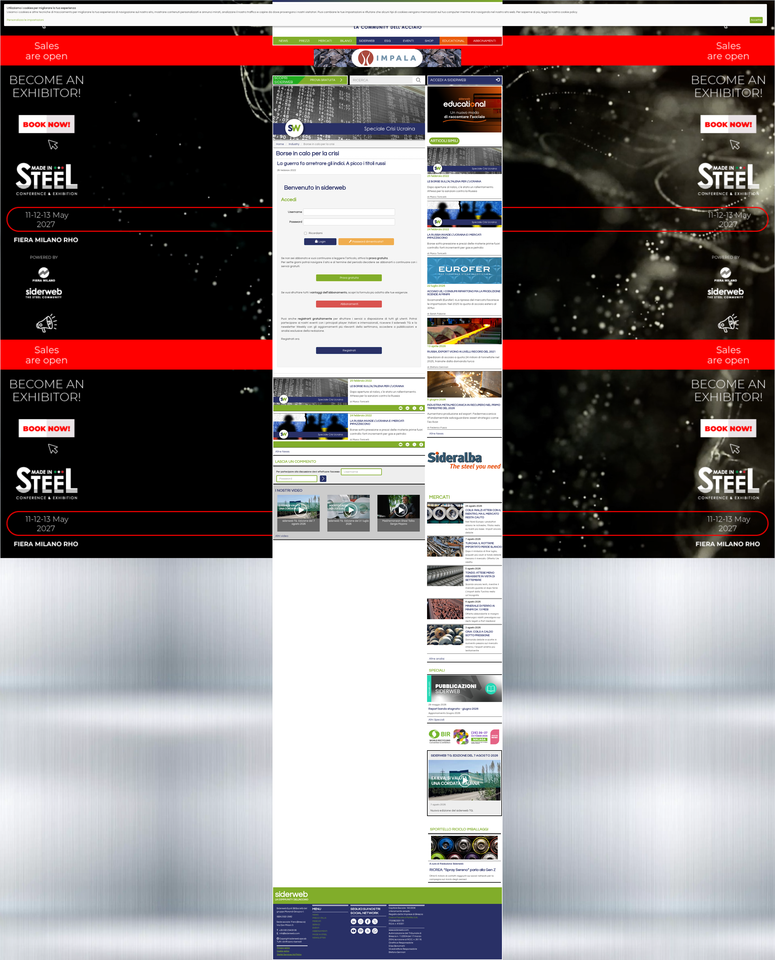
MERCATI (316, 921)
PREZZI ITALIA (319, 918)
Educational (453, 40)
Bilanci (346, 40)
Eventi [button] (408, 40)
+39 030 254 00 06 (288, 930)
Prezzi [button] (304, 40)
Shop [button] (429, 40)
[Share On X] (414, 408)
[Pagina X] (375, 921)
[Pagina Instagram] (361, 921)
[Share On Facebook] (421, 408)
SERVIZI (316, 925)
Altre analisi (436, 658)
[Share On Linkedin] (407, 408)
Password (295, 221)
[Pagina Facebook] (368, 921)
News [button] (283, 40)
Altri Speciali (436, 719)
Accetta (756, 20)
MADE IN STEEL (319, 935)
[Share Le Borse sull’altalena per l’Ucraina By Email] (400, 408)
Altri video (281, 536)
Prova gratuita (349, 277)
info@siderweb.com (289, 933)
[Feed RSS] (368, 931)
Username (295, 212)
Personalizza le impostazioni (25, 20)
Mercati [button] (325, 40)
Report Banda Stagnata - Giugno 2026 (453, 708)
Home (280, 144)
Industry (294, 144)
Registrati (349, 350)
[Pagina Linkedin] (354, 921)
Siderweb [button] (367, 40)
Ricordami (315, 233)
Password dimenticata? (367, 241)
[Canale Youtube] (354, 931)
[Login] (323, 478)
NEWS (315, 915)
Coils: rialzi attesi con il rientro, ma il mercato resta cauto (483, 514)
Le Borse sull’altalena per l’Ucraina (377, 386)
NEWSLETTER (319, 938)
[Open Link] (387, 58)
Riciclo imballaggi (459, 829)
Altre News (282, 451)
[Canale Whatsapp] (375, 931)
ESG (387, 40)
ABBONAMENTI (319, 931)
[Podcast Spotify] (361, 931)
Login (322, 241)
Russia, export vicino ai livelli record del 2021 (461, 351)
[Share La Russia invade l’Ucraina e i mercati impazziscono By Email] (400, 444)
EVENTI (315, 928)
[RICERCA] (419, 80)
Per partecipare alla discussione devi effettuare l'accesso (308, 471)
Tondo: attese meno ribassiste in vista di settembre (480, 576)
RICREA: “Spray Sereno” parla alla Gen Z (462, 870)
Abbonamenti (484, 40)
